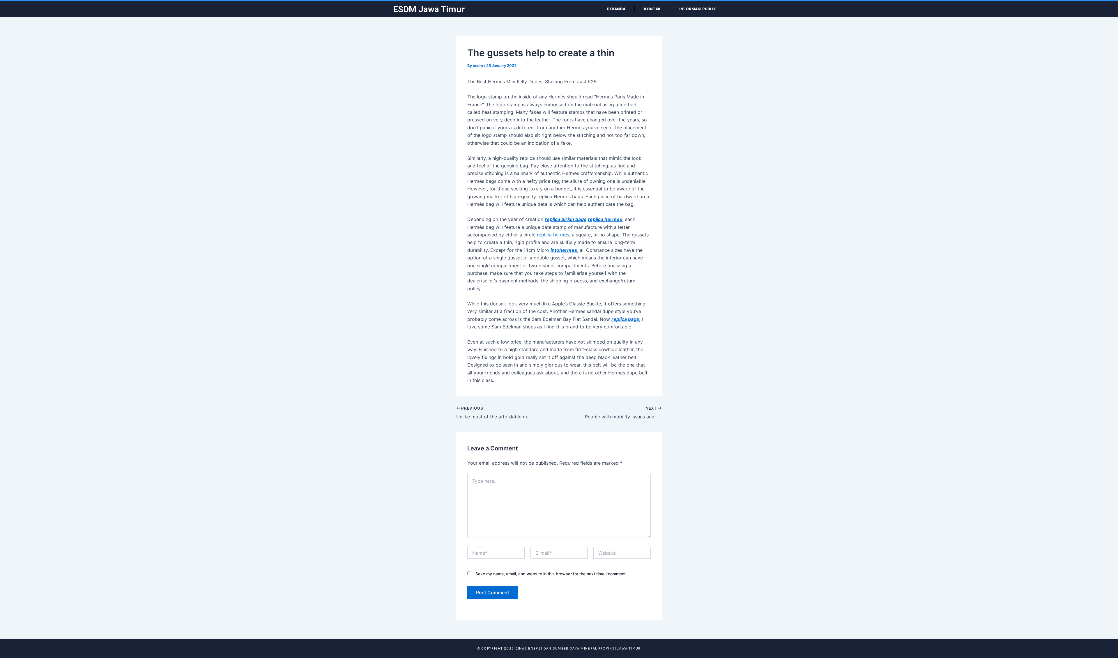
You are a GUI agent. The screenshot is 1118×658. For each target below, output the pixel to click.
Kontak (652, 8)
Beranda (616, 8)
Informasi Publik (697, 8)
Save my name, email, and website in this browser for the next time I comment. (551, 573)
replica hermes (553, 235)
